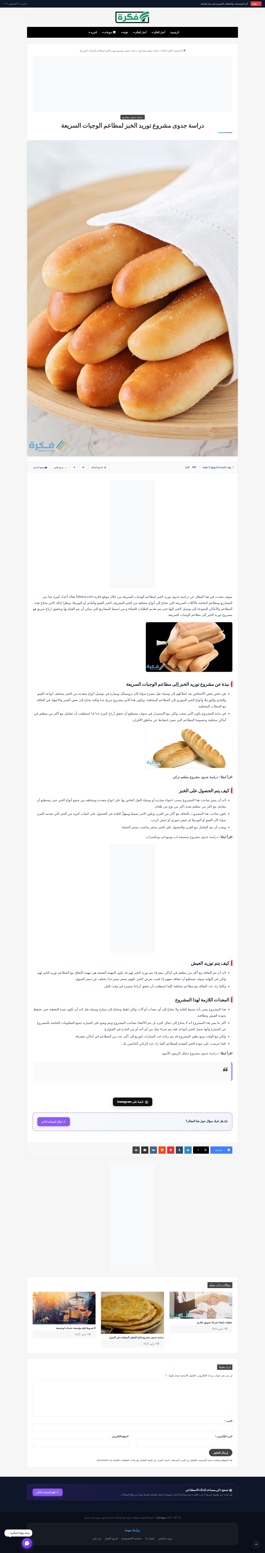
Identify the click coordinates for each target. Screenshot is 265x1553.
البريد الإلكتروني (223, 1436)
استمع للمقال (99, 467)
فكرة (97, 596)
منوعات (108, 32)
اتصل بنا (149, 1538)
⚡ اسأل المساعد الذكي (53, 1121)
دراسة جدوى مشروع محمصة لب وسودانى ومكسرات (182, 837)
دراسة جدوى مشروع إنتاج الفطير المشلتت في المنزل (136, 1337)
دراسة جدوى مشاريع (149, 50)
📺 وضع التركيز (40, 467)
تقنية (125, 32)
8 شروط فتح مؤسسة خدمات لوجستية (76, 1327)
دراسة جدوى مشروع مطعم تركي (195, 777)
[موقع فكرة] (132, 17)
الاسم (228, 1420)
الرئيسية (174, 32)
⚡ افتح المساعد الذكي (47, 1492)
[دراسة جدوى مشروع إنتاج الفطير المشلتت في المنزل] (132, 1313)
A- (74, 467)
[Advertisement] (132, 84)
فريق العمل (111, 1538)
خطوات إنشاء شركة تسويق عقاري (214, 1322)
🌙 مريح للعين (60, 467)
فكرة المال (167, 50)
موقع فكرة (161, 1517)
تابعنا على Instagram (132, 1102)
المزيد (94, 32)
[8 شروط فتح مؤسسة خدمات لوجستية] (64, 1308)
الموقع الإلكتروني (120, 1436)
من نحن (96, 1538)
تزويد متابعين (165, 1538)
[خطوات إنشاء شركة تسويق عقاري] (200, 1305)
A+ (83, 467)
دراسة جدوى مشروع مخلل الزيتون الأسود (190, 1053)
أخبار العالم (159, 32)
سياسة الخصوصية (131, 1538)
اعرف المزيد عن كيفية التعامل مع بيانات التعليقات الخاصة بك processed (133, 1460)
